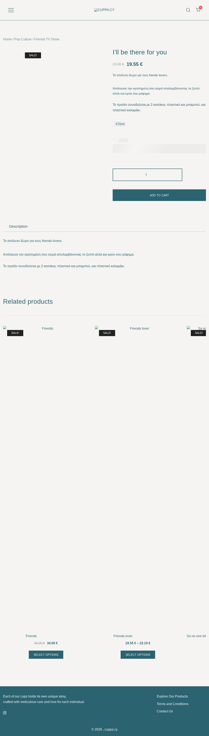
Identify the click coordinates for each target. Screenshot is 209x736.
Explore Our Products (172, 696)
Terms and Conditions (172, 704)
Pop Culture (23, 39)
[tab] (18, 226)
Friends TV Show (46, 39)
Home (7, 39)
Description (18, 226)
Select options (46, 654)
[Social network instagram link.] (4, 712)
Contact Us (165, 711)
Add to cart (159, 195)
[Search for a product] (188, 10)
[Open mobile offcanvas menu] (11, 10)
